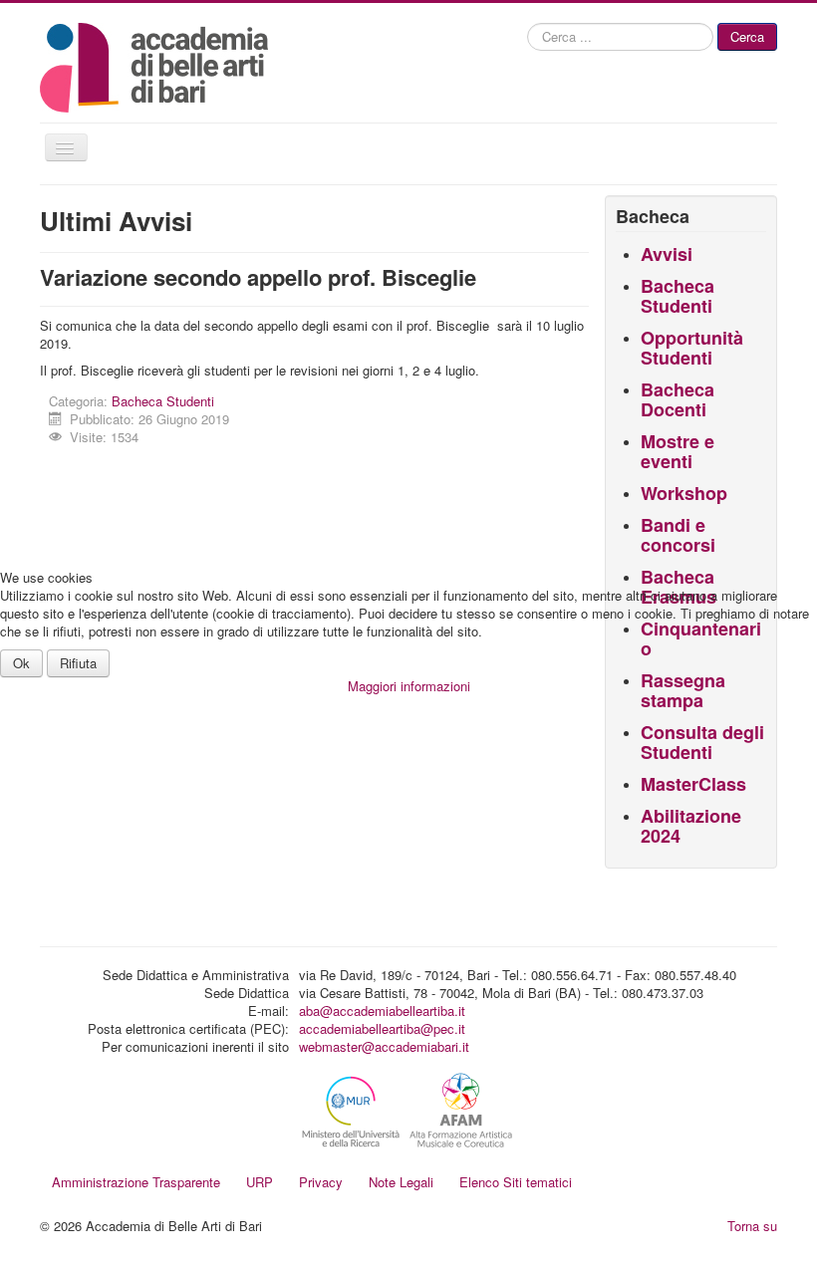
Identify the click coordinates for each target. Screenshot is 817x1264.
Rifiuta (78, 662)
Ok (21, 662)
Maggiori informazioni (409, 685)
